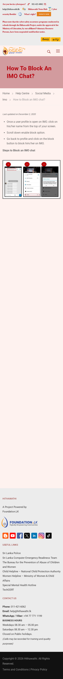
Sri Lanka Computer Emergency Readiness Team (30, 557)
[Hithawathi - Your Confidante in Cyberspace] (14, 50)
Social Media (43, 93)
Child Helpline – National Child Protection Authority (31, 571)
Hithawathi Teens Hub (37, 9)
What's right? (30, 14)
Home (6, 93)
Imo (5, 99)
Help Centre (22, 93)
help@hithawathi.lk (11, 9)
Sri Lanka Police (12, 553)
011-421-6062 (37, 4)
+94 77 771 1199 (32, 615)
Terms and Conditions (16, 669)
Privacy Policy (39, 669)
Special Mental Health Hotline (19, 585)
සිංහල (46, 39)
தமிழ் (56, 40)
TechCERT (8, 589)
